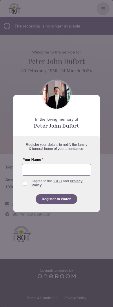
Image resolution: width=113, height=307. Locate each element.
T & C (57, 181)
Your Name (33, 160)
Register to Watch (56, 199)
